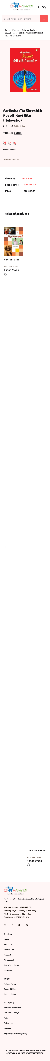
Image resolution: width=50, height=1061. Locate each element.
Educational (10, 33)
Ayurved (7, 1028)
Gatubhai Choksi (34, 857)
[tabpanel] (25, 70)
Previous (5, 547)
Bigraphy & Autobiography (15, 1033)
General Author (10, 266)
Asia (6, 1018)
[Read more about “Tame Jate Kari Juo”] (28, 865)
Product (15, 30)
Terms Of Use (10, 989)
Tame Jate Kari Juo (36, 850)
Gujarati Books (28, 30)
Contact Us (8, 970)
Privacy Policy (10, 994)
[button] (5, 7)
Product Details (11, 159)
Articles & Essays (11, 1013)
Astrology (8, 1023)
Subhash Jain (19, 126)
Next (45, 547)
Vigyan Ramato (11, 259)
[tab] (11, 159)
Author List (9, 949)
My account (9, 960)
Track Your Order (11, 965)
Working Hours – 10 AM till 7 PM (17, 907)
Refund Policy (10, 984)
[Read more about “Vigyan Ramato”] (5, 274)
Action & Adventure (12, 1007)
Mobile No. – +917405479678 (16, 917)
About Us (8, 944)
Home (7, 30)
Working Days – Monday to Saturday (20, 910)
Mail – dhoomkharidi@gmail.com (18, 914)
